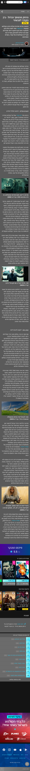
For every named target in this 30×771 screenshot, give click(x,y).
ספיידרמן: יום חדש (20, 639)
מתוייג (22, 11)
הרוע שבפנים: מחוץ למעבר (17, 675)
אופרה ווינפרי (24, 447)
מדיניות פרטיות (14, 758)
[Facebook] (4, 750)
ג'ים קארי (20, 28)
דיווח (22, 755)
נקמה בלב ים (21, 647)
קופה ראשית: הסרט (19, 663)
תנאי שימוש (22, 758)
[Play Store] (26, 750)
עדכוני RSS (16, 755)
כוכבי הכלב (22, 667)
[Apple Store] (20, 750)
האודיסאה (22, 643)
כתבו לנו (7, 758)
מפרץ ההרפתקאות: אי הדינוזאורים (15, 671)
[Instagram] (9, 750)
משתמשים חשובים (7, 755)
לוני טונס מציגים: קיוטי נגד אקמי (16, 655)
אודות (26, 755)
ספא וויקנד (22, 659)
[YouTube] (15, 750)
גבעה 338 (22, 651)
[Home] (25, 2)
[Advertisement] (15, 7)
